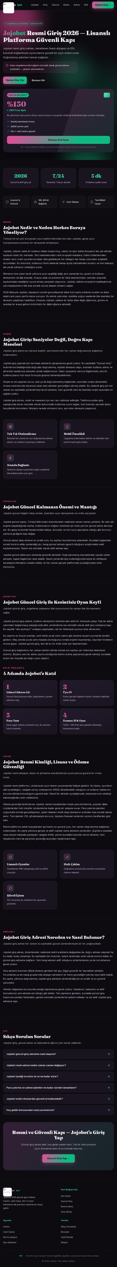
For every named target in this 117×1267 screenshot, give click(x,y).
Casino (6, 1226)
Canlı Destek (67, 1237)
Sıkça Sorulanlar (68, 1226)
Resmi (66, 5)
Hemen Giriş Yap (15, 80)
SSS (86, 5)
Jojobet (35, 5)
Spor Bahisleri (9, 1242)
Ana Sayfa (65, 1196)
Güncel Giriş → (103, 5)
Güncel (55, 5)
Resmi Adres (67, 1206)
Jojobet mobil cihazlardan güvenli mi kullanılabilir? (34, 1098)
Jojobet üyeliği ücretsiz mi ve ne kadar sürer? (32, 1076)
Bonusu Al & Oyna (58, 139)
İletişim (64, 1242)
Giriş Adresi (66, 1212)
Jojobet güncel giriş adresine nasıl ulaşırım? (31, 1054)
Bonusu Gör (38, 80)
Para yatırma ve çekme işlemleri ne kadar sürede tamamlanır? (41, 1087)
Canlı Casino (9, 1232)
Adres (77, 5)
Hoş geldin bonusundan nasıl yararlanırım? (30, 1110)
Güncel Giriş (66, 1201)
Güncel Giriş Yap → (58, 1158)
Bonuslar (65, 1232)
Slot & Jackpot (10, 1237)
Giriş (45, 5)
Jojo (16, 5)
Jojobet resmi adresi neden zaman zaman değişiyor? (36, 1065)
